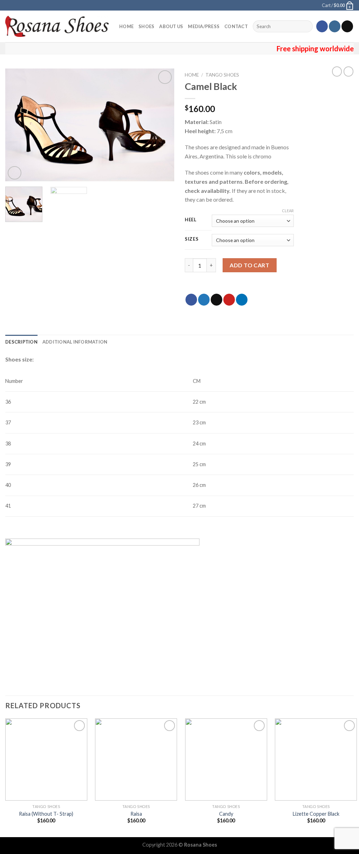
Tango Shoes (222, 75)
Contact (236, 26)
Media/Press (203, 26)
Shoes (146, 26)
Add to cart (249, 265)
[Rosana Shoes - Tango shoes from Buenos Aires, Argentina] (57, 26)
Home (126, 26)
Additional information (75, 342)
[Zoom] (14, 173)
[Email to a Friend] (216, 300)
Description (21, 342)
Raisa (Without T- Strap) (46, 814)
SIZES (192, 239)
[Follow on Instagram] (334, 26)
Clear (288, 210)
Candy (226, 814)
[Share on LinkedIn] (242, 300)
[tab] (21, 342)
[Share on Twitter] (204, 300)
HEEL (191, 219)
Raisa (136, 814)
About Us (171, 26)
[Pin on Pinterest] (229, 300)
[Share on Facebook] (191, 300)
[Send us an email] (347, 26)
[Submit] (306, 26)
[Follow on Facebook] (322, 26)
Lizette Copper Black (316, 814)
